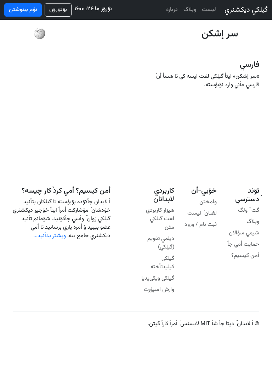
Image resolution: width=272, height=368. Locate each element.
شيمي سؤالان (244, 233)
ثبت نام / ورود (201, 225)
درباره (172, 10)
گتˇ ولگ (248, 210)
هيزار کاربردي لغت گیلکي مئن (160, 219)
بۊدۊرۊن (58, 10)
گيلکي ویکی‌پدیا (157, 278)
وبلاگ (189, 10)
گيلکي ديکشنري (246, 10)
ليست (209, 10)
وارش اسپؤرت (159, 290)
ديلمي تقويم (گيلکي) (160, 243)
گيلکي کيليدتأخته (162, 263)
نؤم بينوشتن (23, 10)
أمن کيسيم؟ (245, 256)
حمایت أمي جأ (243, 244)
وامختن (208, 202)
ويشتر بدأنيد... (49, 236)
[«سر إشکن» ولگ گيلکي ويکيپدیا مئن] (39, 34)
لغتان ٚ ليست (202, 213)
